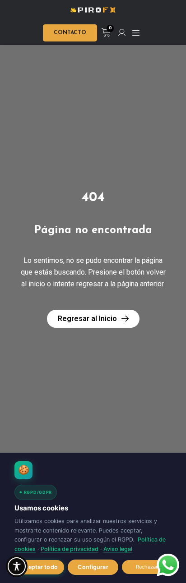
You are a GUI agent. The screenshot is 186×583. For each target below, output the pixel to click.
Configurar (93, 567)
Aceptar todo (39, 567)
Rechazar (147, 567)
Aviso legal (117, 549)
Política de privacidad (69, 549)
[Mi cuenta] (121, 32)
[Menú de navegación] (136, 33)
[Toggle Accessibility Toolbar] (17, 566)
